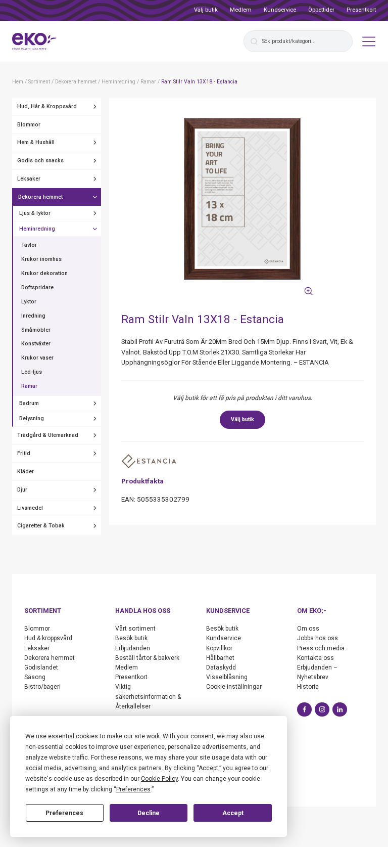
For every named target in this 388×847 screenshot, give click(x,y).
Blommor (28, 124)
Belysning (31, 418)
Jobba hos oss (317, 638)
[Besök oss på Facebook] (304, 709)
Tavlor (29, 245)
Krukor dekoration (44, 273)
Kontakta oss (315, 657)
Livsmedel (30, 508)
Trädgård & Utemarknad (47, 435)
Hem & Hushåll (36, 142)
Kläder (25, 471)
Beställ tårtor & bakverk (147, 657)
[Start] (34, 41)
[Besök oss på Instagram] (322, 709)
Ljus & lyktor (35, 213)
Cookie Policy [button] (159, 778)
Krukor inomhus (41, 259)
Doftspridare (37, 287)
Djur (22, 489)
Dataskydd (221, 667)
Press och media (321, 648)
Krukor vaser (37, 357)
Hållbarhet (220, 657)
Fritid (23, 453)
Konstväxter (36, 343)
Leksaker (28, 178)
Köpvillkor (219, 648)
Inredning (33, 316)
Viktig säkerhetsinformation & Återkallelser (148, 696)
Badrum (29, 403)
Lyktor (28, 301)
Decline (148, 813)
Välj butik (206, 10)
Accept (233, 813)
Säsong (34, 677)
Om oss (308, 628)
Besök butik (131, 638)
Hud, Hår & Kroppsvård (47, 106)
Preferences (64, 813)
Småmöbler (36, 330)
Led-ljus (31, 372)
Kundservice (280, 10)
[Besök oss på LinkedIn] (339, 709)
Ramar (29, 386)
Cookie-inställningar (234, 686)
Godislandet (41, 667)
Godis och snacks (40, 160)
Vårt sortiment (135, 628)
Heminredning (37, 229)
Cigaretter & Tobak (41, 525)
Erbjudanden (132, 648)
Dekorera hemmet (40, 197)
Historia (308, 686)
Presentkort (361, 10)
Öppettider (321, 10)
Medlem (241, 10)
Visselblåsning (227, 677)
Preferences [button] (133, 789)
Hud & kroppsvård (48, 638)
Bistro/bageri (42, 686)
